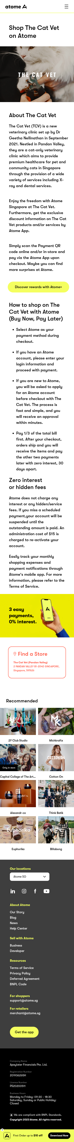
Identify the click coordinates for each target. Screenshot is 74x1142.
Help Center (18, 928)
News (14, 923)
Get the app (24, 1032)
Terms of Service (22, 968)
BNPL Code (18, 984)
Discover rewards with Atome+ (38, 287)
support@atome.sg (24, 1000)
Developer (17, 951)
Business (16, 945)
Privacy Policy (20, 973)
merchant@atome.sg (25, 1013)
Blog (13, 917)
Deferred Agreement (25, 979)
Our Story (17, 912)
